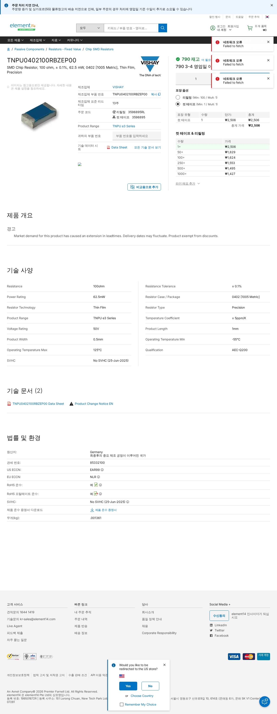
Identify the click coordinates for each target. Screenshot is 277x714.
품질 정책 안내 (152, 619)
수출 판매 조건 (77, 675)
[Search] (162, 28)
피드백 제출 (15, 633)
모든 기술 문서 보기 (147, 147)
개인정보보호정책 (18, 675)
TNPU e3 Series (124, 126)
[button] (15, 40)
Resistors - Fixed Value (65, 49)
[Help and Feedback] (264, 701)
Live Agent (14, 626)
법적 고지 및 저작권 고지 (49, 675)
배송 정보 (80, 633)
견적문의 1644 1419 (20, 612)
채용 (145, 626)
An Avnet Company (20, 691)
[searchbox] (131, 28)
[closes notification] (272, 5)
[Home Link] (23, 28)
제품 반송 (80, 626)
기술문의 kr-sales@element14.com (31, 619)
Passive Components (29, 49)
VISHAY (118, 87)
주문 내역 (80, 619)
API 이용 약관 (99, 675)
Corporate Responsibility (159, 633)
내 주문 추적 (82, 612)
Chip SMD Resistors (99, 49)
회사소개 (148, 612)
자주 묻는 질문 (17, 640)
